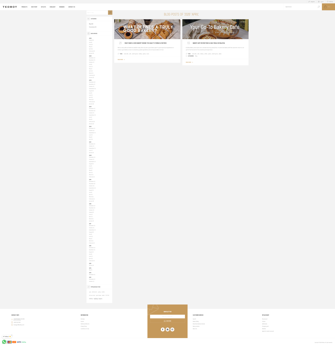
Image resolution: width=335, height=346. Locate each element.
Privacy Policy (84, 326)
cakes (220, 53)
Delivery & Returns (85, 324)
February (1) (92, 176)
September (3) (92, 88)
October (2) (91, 185)
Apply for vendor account (268, 331)
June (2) (91, 44)
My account (264, 319)
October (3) (91, 130)
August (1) (91, 163)
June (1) (90, 66)
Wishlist (264, 328)
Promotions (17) (92, 27)
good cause (98, 295)
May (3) (90, 46)
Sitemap (83, 319)
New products (196, 326)
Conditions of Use (85, 328)
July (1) (90, 117)
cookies (103, 292)
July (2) (90, 42)
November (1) (92, 60)
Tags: (121, 54)
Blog (196, 56)
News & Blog (196, 321)
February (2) (92, 51)
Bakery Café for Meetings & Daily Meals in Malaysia (209, 43)
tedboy (140, 53)
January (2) (91, 53)
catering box (135, 53)
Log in (322, 1)
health (103, 295)
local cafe (126, 53)
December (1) (92, 57)
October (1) (91, 62)
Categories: (191, 56)
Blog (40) (91, 24)
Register (313, 1)
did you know (92, 295)
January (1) (91, 152)
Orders (263, 321)
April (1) (90, 172)
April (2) (91, 49)
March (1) (91, 73)
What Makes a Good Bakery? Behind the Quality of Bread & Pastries (146, 43)
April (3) (91, 139)
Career (82, 321)
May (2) (90, 119)
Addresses (264, 324)
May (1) (90, 68)
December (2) (92, 82)
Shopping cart (265, 326)
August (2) (91, 40)
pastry (144, 53)
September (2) (92, 115)
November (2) (92, 110)
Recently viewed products (199, 324)
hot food (107, 295)
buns (148, 53)
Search (318, 6)
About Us (195, 328)
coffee (205, 53)
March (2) (91, 99)
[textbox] (299, 6)
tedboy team (98, 299)
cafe (130, 53)
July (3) (90, 254)
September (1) (92, 132)
